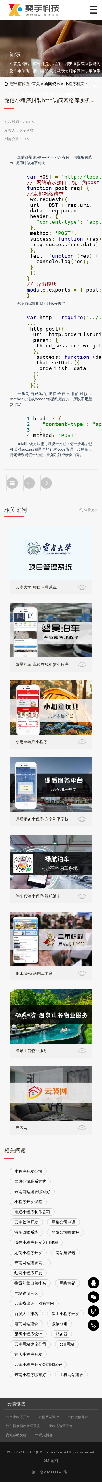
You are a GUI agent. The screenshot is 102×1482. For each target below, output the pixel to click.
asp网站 (67, 1344)
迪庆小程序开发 (28, 1354)
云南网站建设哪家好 (32, 1191)
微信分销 (59, 1323)
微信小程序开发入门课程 (36, 1242)
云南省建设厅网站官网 (34, 1303)
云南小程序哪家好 (30, 1374)
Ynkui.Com (54, 1452)
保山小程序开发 (65, 1313)
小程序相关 (74, 83)
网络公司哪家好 (65, 1232)
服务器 (61, 1334)
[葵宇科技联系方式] (93, 1311)
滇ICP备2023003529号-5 (51, 1472)
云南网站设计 (49, 1417)
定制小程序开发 (28, 1252)
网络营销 (67, 1283)
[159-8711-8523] (93, 1325)
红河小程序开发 (28, 1272)
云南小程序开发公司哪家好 (38, 1364)
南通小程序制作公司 (32, 1211)
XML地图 (51, 1460)
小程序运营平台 (61, 1426)
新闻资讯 (52, 83)
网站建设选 (65, 1252)
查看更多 (91, 509)
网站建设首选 (26, 1293)
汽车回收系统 (26, 1232)
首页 (36, 83)
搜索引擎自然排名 (30, 1283)
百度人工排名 (26, 1313)
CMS (40, 1452)
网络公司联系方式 (30, 1181)
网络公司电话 (63, 1222)
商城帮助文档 (16, 1435)
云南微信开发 (78, 1417)
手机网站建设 (71, 1374)
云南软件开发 (26, 1222)
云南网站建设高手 (30, 1262)
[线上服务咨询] (93, 1282)
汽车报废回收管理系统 (23, 1426)
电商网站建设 (26, 1323)
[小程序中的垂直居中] (29, 483)
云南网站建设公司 (30, 1344)
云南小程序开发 (18, 1417)
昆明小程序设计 (28, 1334)
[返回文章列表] (12, 483)
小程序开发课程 (28, 1201)
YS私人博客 (44, 1435)
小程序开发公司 (28, 1171)
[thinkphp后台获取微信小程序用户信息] (46, 483)
